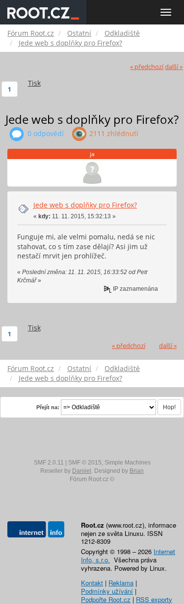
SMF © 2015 (85, 462)
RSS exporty (154, 599)
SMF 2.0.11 (49, 462)
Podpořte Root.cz (106, 599)
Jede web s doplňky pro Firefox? (85, 204)
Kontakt (92, 582)
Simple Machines (128, 462)
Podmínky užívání (107, 591)
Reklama (120, 582)
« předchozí (146, 67)
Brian (137, 470)
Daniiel (81, 470)
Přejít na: (47, 407)
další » (174, 67)
